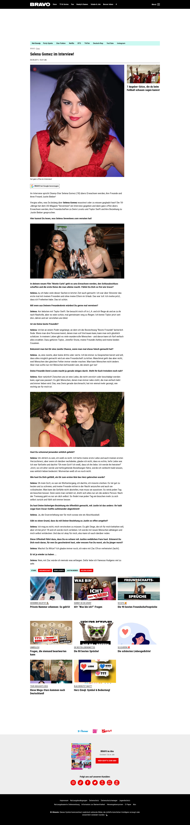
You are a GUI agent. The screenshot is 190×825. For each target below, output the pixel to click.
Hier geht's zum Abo (107, 761)
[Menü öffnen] (158, 4)
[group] (93, 43)
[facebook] (87, 782)
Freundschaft (45, 570)
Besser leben (108, 4)
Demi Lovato (59, 570)
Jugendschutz (124, 800)
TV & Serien (64, 4)
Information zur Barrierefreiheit (93, 804)
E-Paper (128, 804)
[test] (102, 782)
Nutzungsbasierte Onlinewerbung (67, 804)
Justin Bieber (72, 570)
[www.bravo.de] (40, 4)
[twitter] (95, 782)
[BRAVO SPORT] (107, 731)
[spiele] (109, 782)
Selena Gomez (86, 570)
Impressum (64, 800)
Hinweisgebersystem (115, 804)
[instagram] (73, 782)
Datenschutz (94, 800)
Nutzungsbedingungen (78, 800)
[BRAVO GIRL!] (95, 731)
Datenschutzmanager (109, 800)
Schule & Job (95, 4)
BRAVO (32, 49)
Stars (55, 4)
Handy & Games (82, 4)
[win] (117, 782)
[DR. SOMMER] (82, 731)
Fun (72, 4)
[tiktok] (80, 782)
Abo (134, 804)
